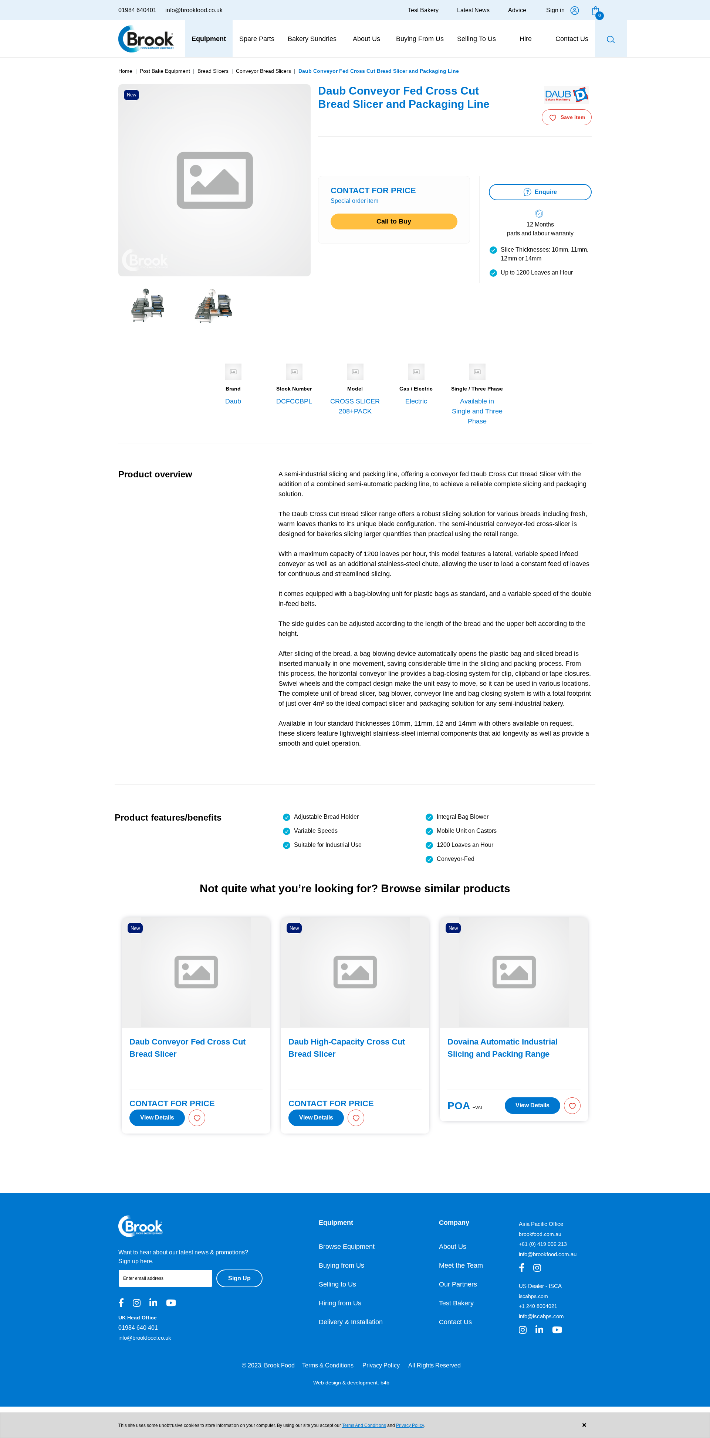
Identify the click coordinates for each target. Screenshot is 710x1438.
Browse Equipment (347, 1246)
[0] (595, 10)
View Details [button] (157, 1117)
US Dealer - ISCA (540, 1286)
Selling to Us (337, 1284)
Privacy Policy (381, 1365)
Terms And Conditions (364, 1425)
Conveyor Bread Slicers (263, 71)
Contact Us (455, 1322)
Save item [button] (573, 117)
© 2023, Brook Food (268, 1365)
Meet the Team (461, 1265)
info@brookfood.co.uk (194, 10)
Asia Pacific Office (541, 1224)
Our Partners (458, 1284)
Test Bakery (423, 10)
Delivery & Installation (351, 1322)
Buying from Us (341, 1265)
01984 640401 (137, 10)
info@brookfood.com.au (548, 1254)
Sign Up (239, 1278)
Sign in (555, 10)
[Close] (584, 1425)
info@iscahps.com (541, 1316)
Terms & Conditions (328, 1365)
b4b (385, 1383)
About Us (452, 1246)
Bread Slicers (213, 71)
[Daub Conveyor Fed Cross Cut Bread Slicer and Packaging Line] (148, 305)
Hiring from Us (340, 1303)
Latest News (473, 10)
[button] (197, 1118)
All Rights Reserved (434, 1365)
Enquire (545, 192)
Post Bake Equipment (165, 71)
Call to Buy (393, 221)
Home (125, 71)
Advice (517, 10)
